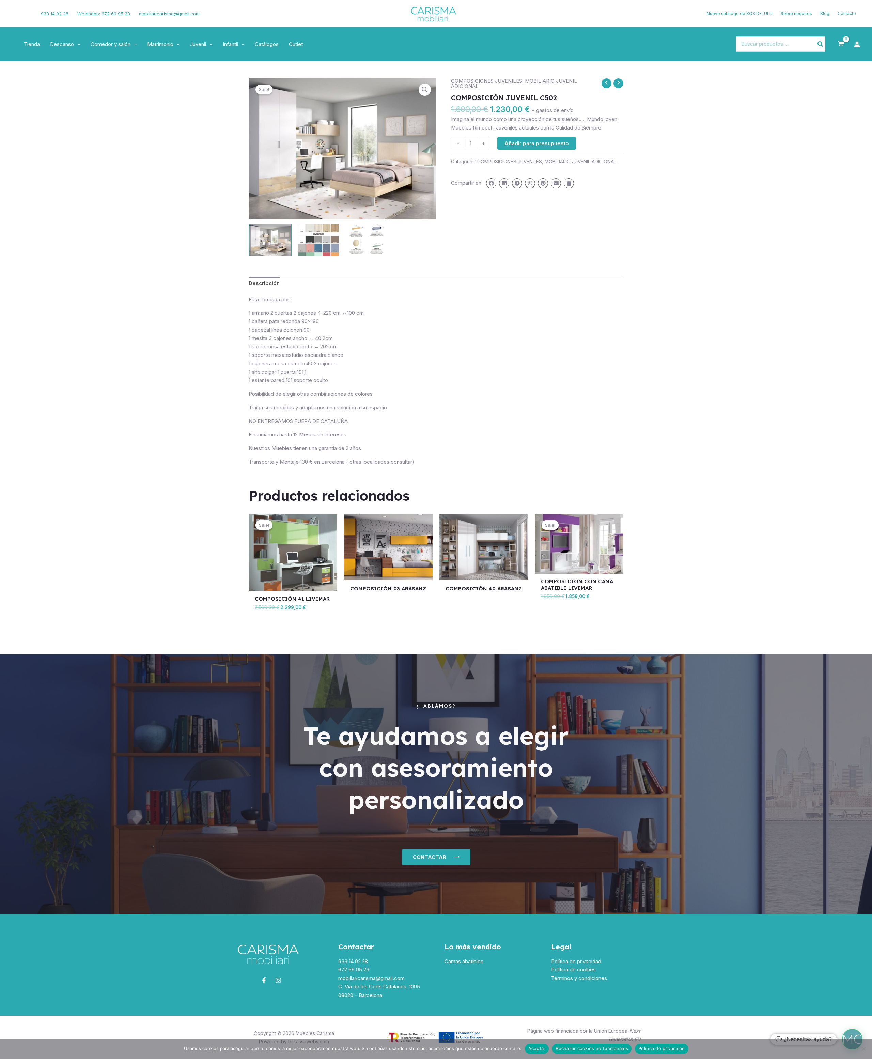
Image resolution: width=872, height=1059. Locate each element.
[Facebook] (15, 13)
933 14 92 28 (54, 13)
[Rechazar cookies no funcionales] (863, 1048)
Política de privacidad (576, 961)
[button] (77, 44)
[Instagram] (26, 13)
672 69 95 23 (353, 969)
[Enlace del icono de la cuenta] (857, 44)
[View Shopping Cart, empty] (841, 44)
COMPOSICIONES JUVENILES (486, 81)
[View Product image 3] (366, 240)
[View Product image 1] (270, 240)
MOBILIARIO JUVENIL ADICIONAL (580, 161)
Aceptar (537, 1048)
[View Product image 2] (318, 240)
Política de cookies (573, 969)
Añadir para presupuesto (536, 143)
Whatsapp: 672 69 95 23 (103, 13)
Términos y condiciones (579, 978)
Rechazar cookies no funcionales (592, 1048)
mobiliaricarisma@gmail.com (169, 13)
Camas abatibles (464, 961)
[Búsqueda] (820, 44)
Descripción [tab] (264, 283)
